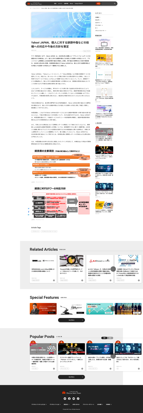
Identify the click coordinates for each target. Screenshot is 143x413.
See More (71, 320)
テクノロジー (98, 25)
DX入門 (97, 20)
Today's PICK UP (86, 51)
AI (95, 28)
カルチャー (98, 22)
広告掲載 (99, 404)
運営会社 (66, 404)
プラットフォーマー (100, 30)
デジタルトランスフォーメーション (49, 231)
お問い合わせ (76, 404)
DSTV (98, 3)
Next (113, 269)
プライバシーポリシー (88, 404)
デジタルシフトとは (54, 404)
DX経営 (97, 17)
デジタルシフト (36, 231)
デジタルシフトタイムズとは (38, 404)
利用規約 (108, 404)
